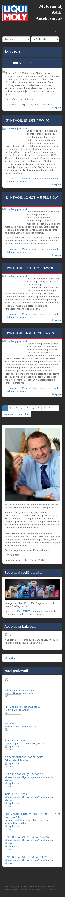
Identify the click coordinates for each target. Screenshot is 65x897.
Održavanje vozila (23, 693)
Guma (8, 693)
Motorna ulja (12, 726)
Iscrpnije (57, 107)
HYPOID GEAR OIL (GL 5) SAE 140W (26, 857)
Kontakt (54, 889)
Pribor (8, 760)
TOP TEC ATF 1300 (16, 794)
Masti (16, 760)
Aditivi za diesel (13, 709)
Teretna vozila (28, 726)
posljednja (23, 414)
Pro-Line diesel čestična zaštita (22, 706)
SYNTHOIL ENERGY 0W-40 (27, 120)
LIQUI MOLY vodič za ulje (30, 611)
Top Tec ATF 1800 (20, 63)
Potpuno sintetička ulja (17, 820)
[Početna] (15, 13)
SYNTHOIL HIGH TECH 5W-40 (30, 333)
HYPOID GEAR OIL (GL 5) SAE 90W (25, 774)
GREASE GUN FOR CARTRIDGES (24, 757)
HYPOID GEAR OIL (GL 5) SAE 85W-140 (27, 837)
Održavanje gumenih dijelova (21, 690)
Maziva (14, 104)
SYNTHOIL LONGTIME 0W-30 (29, 268)
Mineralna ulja (13, 777)
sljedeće (9, 414)
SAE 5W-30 (11, 723)
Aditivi (27, 709)
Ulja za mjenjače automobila (38, 104)
